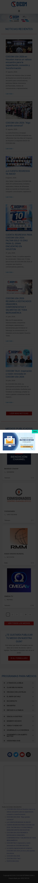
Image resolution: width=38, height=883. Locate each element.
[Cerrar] (35, 431)
